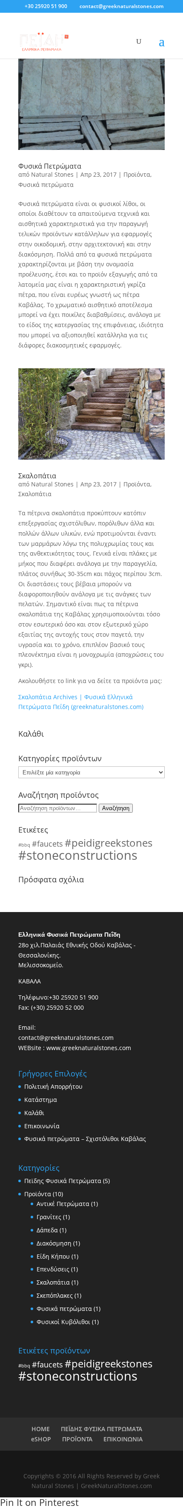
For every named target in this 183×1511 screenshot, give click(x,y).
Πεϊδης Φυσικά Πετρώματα (62, 1181)
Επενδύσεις (53, 1269)
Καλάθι (34, 1113)
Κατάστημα (40, 1100)
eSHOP (41, 1439)
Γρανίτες (49, 1217)
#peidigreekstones (108, 843)
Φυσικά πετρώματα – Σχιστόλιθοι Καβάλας (85, 1139)
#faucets (47, 844)
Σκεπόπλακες (55, 1295)
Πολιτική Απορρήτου (53, 1086)
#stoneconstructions (77, 855)
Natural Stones (52, 174)
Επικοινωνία (42, 1126)
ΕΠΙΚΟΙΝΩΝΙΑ (123, 1439)
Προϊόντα (136, 174)
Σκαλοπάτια (37, 475)
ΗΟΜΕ (40, 1429)
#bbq (24, 845)
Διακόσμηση (54, 1243)
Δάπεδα (47, 1230)
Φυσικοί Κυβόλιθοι (63, 1322)
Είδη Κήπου (53, 1256)
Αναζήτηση (115, 808)
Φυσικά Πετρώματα (49, 166)
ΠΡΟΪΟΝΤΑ (77, 1439)
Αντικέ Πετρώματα (63, 1204)
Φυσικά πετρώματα (46, 185)
